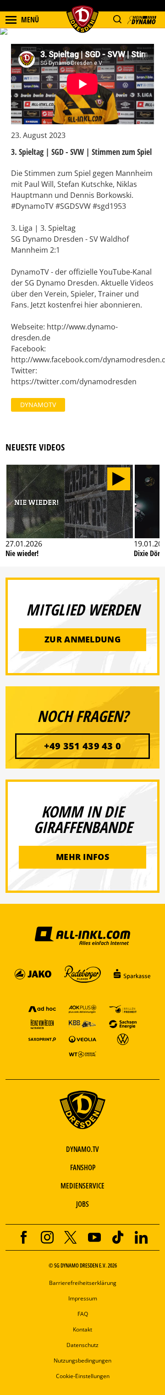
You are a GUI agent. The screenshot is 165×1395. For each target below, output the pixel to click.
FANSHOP (82, 1167)
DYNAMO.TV (82, 1149)
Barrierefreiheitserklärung (82, 1283)
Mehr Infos (82, 856)
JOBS (82, 1204)
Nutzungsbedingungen (82, 1360)
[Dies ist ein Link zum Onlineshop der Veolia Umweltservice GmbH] (82, 1039)
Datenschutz (82, 1345)
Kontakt (82, 1329)
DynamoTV (38, 404)
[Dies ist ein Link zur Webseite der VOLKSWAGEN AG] (123, 1039)
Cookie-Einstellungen (83, 1376)
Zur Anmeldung (82, 639)
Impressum (82, 1298)
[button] (117, 19)
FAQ (82, 1314)
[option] (70, 515)
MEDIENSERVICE (82, 1186)
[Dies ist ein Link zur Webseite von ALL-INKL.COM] (82, 935)
